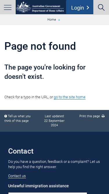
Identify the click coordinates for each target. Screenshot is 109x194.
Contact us (17, 176)
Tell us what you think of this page (17, 118)
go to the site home (69, 97)
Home (51, 20)
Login (81, 7)
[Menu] (8, 7)
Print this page (90, 116)
